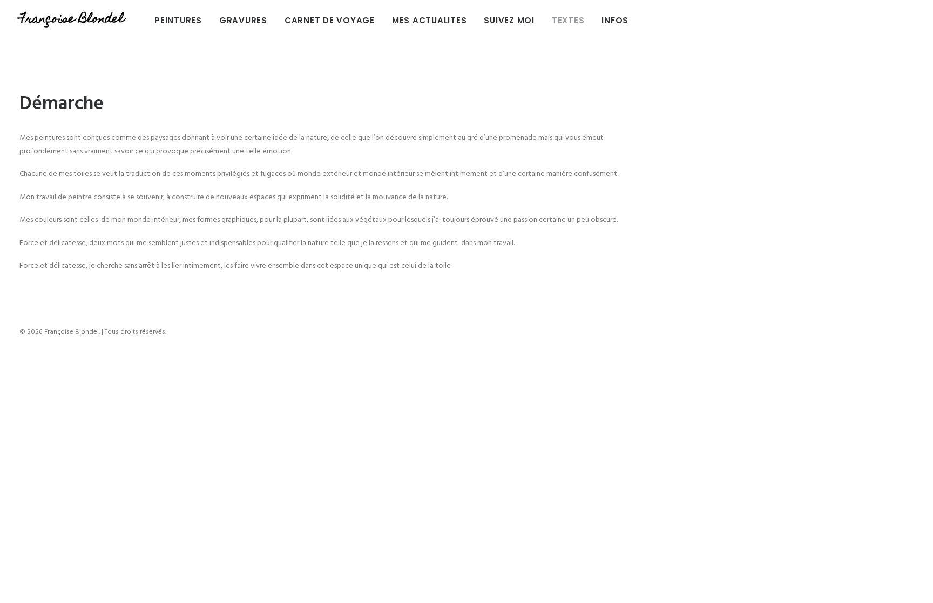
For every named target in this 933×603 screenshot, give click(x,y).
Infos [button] (614, 20)
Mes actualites (429, 20)
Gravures (243, 20)
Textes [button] (568, 20)
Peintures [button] (178, 20)
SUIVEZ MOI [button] (509, 20)
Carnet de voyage (330, 20)
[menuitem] (181, 20)
